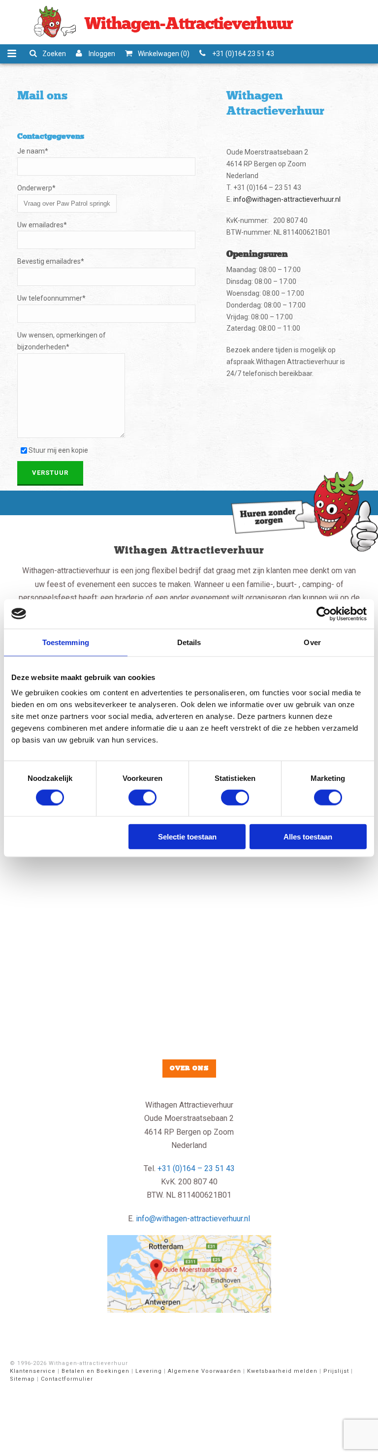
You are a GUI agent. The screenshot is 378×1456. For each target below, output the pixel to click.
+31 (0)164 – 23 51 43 (196, 1168)
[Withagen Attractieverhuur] (161, 22)
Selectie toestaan (187, 837)
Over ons (189, 1068)
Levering (148, 1371)
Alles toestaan (308, 837)
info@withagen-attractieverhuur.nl (287, 199)
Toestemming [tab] (65, 642)
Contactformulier (67, 1379)
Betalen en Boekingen (95, 1371)
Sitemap (22, 1379)
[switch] (142, 797)
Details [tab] (189, 642)
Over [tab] (312, 642)
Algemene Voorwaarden (204, 1371)
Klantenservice (33, 1371)
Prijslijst (336, 1371)
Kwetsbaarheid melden (282, 1371)
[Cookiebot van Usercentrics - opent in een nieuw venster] (324, 613)
